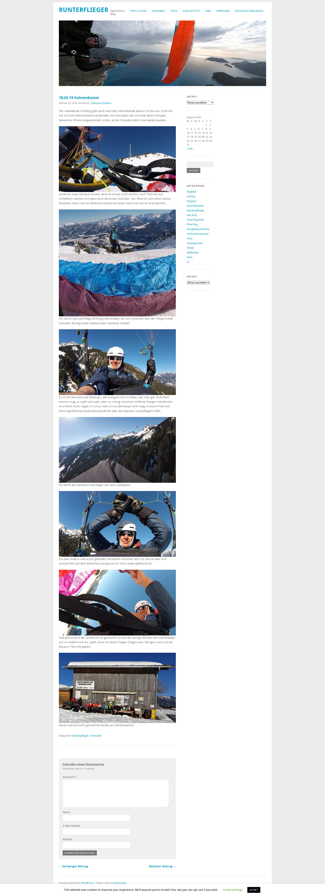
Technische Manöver (198, 233)
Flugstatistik (191, 11)
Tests (174, 11)
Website (67, 839)
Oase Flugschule (195, 219)
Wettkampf (193, 252)
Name (66, 812)
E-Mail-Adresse (71, 825)
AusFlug (191, 196)
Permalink (96, 735)
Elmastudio (121, 883)
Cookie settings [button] (232, 889)
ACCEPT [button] (254, 889)
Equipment (158, 11)
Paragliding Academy (198, 229)
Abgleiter (192, 191)
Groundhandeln (195, 205)
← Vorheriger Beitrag (73, 866)
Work (189, 257)
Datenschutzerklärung (249, 11)
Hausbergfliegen (80, 735)
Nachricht (69, 777)
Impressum (222, 11)
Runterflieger (83, 10)
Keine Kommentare (101, 103)
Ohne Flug (192, 224)
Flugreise (191, 201)
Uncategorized (194, 243)
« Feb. (190, 148)
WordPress (87, 883)
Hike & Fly (192, 215)
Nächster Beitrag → (162, 866)
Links (208, 11)
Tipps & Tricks (138, 11)
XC (188, 262)
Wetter (190, 247)
